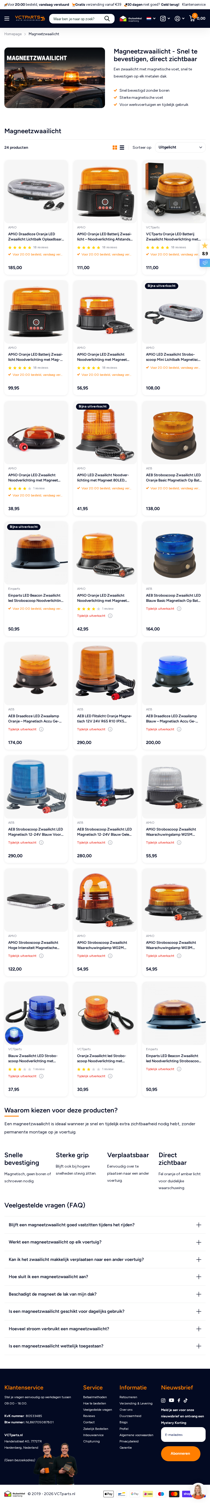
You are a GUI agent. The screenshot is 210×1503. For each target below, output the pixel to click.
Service (93, 1387)
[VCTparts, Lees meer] (165, 19)
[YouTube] (171, 1400)
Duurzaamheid (130, 1416)
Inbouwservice (93, 1435)
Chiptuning (91, 1441)
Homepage (13, 34)
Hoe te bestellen (94, 1403)
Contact (89, 1422)
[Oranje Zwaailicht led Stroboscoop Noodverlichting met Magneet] (105, 1013)
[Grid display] (115, 147)
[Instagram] (163, 1400)
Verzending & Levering (136, 1403)
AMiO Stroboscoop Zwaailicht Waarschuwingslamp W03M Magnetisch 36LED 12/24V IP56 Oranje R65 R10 (172, 945)
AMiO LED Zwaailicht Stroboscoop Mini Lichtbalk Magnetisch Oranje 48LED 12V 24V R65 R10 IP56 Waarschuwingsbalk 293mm (173, 357)
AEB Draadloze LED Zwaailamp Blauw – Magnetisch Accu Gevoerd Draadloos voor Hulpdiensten (171, 719)
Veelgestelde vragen (97, 1410)
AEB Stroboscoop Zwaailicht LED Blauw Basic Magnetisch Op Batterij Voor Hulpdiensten (173, 598)
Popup (110, 616)
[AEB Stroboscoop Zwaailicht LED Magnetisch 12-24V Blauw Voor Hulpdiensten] (36, 787)
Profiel (124, 1429)
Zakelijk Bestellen (95, 1429)
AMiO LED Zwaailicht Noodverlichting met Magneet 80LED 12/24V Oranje (103, 478)
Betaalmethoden (95, 1397)
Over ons (125, 1410)
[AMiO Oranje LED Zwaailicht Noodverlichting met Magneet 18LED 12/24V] (36, 432)
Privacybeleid (129, 1441)
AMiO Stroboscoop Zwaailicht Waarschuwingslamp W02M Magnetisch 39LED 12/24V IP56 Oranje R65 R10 (103, 945)
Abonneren (181, 1453)
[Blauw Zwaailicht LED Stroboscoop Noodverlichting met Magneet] (36, 1013)
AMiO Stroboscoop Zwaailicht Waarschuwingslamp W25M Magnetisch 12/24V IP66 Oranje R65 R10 (173, 832)
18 (40, 247)
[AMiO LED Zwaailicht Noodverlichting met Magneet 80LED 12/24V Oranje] (105, 432)
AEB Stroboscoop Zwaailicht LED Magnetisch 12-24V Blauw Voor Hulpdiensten (35, 832)
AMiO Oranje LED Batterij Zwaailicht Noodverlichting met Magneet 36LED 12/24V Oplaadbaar (35, 357)
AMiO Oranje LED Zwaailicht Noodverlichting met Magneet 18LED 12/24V (33, 478)
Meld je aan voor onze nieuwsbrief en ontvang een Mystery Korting (182, 1416)
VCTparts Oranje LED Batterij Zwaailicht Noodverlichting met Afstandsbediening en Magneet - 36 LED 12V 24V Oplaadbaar (173, 237)
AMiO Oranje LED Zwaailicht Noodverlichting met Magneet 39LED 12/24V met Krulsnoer (102, 357)
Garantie (125, 1448)
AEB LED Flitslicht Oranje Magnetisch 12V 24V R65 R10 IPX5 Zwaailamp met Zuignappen (104, 719)
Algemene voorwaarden (136, 1435)
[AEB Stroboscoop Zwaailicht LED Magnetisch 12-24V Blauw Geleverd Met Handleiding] (105, 787)
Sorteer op (142, 147)
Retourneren (128, 1397)
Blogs (123, 1422)
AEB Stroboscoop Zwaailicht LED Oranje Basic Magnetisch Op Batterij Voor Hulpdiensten (173, 478)
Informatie (133, 1387)
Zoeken (107, 18)
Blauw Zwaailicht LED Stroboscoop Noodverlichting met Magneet (33, 1059)
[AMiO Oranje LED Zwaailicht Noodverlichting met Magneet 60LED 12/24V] (105, 553)
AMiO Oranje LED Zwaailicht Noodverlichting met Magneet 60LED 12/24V (102, 598)
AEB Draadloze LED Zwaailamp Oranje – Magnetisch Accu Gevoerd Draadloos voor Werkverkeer (33, 719)
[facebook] (179, 1401)
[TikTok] (186, 1400)
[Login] (179, 19)
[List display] (122, 147)
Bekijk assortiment (7, 18)
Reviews (89, 1416)
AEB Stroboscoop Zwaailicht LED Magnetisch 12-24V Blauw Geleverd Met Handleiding (104, 832)
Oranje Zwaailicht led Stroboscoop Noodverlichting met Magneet (101, 1059)
